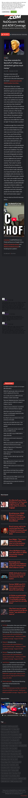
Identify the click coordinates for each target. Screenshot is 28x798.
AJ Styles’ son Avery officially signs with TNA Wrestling (13, 457)
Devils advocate (7, 681)
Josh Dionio (6, 662)
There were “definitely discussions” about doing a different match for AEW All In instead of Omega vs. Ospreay (14, 402)
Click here (6, 240)
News (7, 57)
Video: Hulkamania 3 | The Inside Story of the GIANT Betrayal (13, 452)
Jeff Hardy (22, 745)
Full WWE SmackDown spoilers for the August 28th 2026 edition (14, 387)
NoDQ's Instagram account (11, 244)
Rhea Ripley (5, 759)
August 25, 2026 (18, 638)
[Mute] (23, 715)
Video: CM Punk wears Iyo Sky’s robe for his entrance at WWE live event (13, 429)
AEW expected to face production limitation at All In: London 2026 (14, 482)
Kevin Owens (16, 751)
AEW (3, 726)
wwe (14, 778)
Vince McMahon (14, 775)
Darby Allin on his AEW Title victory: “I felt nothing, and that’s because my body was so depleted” (13, 424)
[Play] (2, 715)
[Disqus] (14, 315)
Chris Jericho (16, 737)
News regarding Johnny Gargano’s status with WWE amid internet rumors (14, 462)
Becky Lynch (5, 731)
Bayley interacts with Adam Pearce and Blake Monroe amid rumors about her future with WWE (14, 472)
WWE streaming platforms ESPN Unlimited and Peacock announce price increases (13, 443)
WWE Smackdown (16, 781)
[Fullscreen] (25, 715)
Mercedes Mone (16, 753)
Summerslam (5, 770)
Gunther (4, 745)
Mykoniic (5, 642)
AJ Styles (15, 729)
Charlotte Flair (6, 737)
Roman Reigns (5, 762)
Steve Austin (15, 767)
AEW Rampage (6, 729)
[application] (14, 709)
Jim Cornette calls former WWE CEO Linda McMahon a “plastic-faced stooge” (13, 396)
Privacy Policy (24, 795)
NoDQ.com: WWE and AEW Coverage (14, 23)
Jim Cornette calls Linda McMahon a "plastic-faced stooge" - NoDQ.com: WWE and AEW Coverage (14, 636)
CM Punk (5, 740)
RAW (20, 756)
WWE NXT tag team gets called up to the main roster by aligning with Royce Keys (14, 392)
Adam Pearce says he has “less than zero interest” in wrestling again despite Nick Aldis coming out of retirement (14, 413)
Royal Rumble (16, 762)
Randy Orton (12, 756)
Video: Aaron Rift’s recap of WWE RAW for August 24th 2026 (13, 434)
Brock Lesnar (5, 734)
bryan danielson (16, 734)
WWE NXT (22, 778)
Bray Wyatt (15, 731)
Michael (5, 652)
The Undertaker (6, 773)
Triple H (4, 775)
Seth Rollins (14, 764)
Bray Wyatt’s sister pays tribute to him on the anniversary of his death (13, 418)
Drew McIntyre (6, 742)
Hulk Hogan (13, 745)
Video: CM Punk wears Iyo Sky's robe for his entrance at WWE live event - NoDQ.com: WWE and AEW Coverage (15, 690)
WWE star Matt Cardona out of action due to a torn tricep (14, 466)
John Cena (13, 748)
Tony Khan (13, 253)
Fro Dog (5, 625)
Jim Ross (4, 748)
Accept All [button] (14, 11)
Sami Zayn (5, 764)
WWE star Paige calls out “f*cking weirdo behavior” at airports (13, 448)
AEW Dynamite (12, 726)
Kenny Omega (5, 751)
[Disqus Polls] (14, 277)
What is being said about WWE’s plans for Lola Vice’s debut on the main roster (14, 477)
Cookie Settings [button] (6, 11)
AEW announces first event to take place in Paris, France (13, 439)
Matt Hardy (5, 753)
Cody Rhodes (14, 740)
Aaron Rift (6, 71)
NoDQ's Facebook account (11, 246)
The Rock (14, 770)
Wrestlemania (5, 778)
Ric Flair (14, 759)
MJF (3, 756)
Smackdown (5, 767)
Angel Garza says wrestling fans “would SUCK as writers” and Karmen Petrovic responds (14, 407)
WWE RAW (5, 781)
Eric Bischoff (7, 253)
